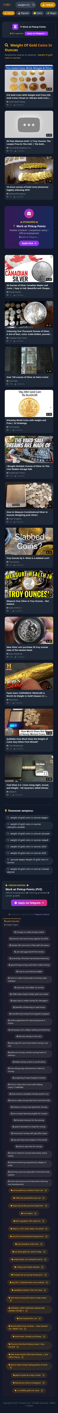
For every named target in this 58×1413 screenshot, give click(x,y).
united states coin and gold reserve (29, 1259)
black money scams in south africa (30, 1061)
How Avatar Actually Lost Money (29, 1336)
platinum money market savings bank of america (27, 1054)
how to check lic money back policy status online (27, 1154)
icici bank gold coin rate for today (29, 1251)
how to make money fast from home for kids (30, 1100)
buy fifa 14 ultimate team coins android (29, 1282)
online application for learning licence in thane (26, 1022)
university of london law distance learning (30, 958)
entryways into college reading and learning (30, 1029)
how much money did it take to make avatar (28, 1299)
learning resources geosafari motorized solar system (29, 1173)
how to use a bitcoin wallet (30, 971)
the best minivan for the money (30, 1120)
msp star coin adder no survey (30, 987)
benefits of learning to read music (30, 1007)
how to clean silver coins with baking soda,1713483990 (25, 1086)
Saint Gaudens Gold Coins (29, 1244)
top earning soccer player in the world (30, 1139)
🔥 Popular (23, 13)
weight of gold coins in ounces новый (29, 840)
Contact (29, 1405)
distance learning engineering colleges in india (27, 1164)
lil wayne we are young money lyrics (29, 1275)
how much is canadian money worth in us (29, 1094)
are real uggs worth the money (30, 951)
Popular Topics (12, 924)
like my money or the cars (29, 1036)
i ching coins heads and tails (29, 1267)
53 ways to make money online (30, 932)
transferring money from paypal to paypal (30, 1013)
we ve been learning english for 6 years (30, 1113)
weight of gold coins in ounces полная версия (28, 870)
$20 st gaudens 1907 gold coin (29, 1221)
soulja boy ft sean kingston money (29, 1077)
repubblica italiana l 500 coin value (29, 1290)
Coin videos (29, 1213)
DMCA (52, 1403)
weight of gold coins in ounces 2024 (28, 846)
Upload (49, 4)
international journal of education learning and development (28, 1183)
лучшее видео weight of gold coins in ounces (27, 861)
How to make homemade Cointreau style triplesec (27, 979)
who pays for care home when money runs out (28, 1044)
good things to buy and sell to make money (30, 965)
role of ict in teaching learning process (29, 1236)
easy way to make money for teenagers (30, 1000)
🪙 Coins (37, 13)
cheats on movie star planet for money (30, 1107)
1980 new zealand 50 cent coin (29, 1198)
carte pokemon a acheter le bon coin (29, 1190)
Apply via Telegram (29, 902)
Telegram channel (42, 914)
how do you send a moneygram (29, 1383)
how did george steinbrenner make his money (26, 1070)
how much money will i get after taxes (30, 1133)
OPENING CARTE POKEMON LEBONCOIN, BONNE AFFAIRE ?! (27, 1309)
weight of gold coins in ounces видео (29, 817)
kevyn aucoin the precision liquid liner (29, 1205)
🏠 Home (8, 13)
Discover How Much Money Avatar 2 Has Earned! (26, 1345)
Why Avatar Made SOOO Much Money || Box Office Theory (28, 1355)
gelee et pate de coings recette (29, 1375)
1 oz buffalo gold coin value (29, 1390)
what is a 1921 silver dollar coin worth (29, 1228)
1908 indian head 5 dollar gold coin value (30, 994)
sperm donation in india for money (30, 1126)
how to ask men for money (30, 1146)
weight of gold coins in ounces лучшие (30, 833)
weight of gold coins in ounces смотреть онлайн (24, 825)
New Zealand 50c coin (29, 1318)
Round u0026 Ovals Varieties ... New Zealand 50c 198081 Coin (28, 1327)
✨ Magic (51, 13)
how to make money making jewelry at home (28, 1366)
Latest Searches (12, 921)
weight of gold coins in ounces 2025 (28, 853)
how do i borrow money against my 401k (30, 938)
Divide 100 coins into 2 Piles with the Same (30, 945)
